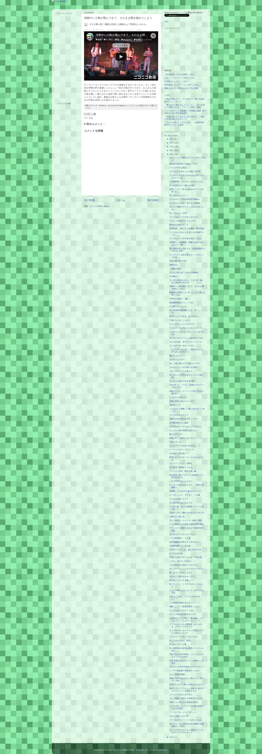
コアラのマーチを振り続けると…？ (184, 446)
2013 (169, 136)
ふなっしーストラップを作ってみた (179, 78)
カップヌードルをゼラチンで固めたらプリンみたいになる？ (186, 631)
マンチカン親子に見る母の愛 (181, 381)
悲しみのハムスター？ (178, 195)
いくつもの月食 (176, 553)
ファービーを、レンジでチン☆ (182, 712)
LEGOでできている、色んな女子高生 (185, 550)
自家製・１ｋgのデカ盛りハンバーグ (185, 491)
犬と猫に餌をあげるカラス (180, 503)
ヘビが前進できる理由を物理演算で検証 (186, 524)
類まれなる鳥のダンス (178, 225)
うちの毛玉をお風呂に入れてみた (183, 565)
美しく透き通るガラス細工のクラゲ (184, 363)
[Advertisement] (67, 56)
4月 (171, 737)
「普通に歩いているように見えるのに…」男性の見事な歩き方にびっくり (184, 118)
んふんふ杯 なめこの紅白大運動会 (184, 272)
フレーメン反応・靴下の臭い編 (182, 471)
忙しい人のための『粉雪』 (180, 640)
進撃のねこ (174, 265)
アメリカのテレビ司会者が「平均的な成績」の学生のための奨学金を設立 (184, 112)
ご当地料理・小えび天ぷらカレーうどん (186, 181)
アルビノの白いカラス (178, 499)
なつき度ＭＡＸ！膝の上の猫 (181, 185)
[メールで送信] (85, 114)
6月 (171, 150)
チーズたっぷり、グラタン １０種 (184, 495)
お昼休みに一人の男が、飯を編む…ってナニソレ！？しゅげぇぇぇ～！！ (186, 619)
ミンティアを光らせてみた (180, 694)
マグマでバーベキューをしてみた (183, 637)
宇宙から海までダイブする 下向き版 (185, 557)
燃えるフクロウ (176, 434)
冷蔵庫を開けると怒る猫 (179, 546)
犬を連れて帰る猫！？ (178, 453)
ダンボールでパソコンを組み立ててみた (186, 338)
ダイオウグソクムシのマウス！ (182, 534)
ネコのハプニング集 (178, 644)
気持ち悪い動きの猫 (178, 261)
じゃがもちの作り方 (178, 397)
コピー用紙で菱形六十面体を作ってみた (186, 698)
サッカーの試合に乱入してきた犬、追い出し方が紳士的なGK (186, 281)
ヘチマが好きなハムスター (180, 481)
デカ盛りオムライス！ (178, 306)
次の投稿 (89, 200)
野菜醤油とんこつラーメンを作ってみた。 (182, 85)
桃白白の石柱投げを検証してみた (183, 164)
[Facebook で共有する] (94, 114)
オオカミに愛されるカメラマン (182, 576)
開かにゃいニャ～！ (178, 356)
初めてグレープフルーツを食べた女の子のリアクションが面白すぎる (186, 689)
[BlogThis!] (88, 114)
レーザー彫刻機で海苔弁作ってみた (184, 671)
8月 (171, 143)
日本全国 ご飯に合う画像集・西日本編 (186, 228)
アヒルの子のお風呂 (178, 168)
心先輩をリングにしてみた (175, 81)
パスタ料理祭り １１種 (179, 538)
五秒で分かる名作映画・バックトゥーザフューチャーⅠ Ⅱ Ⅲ (186, 655)
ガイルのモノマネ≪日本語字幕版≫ (184, 199)
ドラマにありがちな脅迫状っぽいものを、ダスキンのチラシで (185, 625)
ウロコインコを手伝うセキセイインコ (185, 328)
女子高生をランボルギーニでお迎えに (185, 426)
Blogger (164, 750)
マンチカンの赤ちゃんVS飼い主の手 (184, 171)
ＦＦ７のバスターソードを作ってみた (185, 720)
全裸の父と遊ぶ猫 (177, 516)
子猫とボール (175, 442)
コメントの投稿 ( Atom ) (99, 206)
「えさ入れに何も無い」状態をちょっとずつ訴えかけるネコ (186, 350)
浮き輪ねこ (174, 276)
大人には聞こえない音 (178, 716)
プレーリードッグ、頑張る (180, 463)
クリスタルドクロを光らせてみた (183, 217)
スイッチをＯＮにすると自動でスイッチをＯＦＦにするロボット (186, 731)
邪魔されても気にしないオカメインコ (185, 438)
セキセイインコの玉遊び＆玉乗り (183, 367)
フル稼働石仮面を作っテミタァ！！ (184, 603)
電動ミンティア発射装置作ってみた (184, 606)
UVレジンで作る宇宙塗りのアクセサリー (186, 667)
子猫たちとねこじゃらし (179, 320)
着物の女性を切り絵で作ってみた (183, 419)
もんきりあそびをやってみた (181, 610)
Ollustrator (140, 750)
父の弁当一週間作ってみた (180, 467)
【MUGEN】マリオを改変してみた (179, 74)
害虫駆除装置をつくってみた (181, 302)
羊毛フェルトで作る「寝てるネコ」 (184, 316)
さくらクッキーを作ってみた (181, 346)
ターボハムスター (177, 359)
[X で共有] (91, 114)
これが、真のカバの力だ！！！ (182, 561)
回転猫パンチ (175, 405)
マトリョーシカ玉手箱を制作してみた (185, 238)
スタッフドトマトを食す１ (180, 371)
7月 (171, 146)
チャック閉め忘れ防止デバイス (182, 614)
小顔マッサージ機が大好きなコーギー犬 (186, 513)
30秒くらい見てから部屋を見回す (183, 702)
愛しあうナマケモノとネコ (180, 572)
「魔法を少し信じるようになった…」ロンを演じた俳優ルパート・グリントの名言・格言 (184, 106)
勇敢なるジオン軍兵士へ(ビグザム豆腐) (181, 88)
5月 (171, 154)
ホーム (121, 200)
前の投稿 (152, 200)
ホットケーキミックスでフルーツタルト (186, 569)
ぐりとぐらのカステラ (178, 415)
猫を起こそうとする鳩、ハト (181, 580)
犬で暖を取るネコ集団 (178, 423)
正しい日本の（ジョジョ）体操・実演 (185, 520)
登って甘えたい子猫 (178, 213)
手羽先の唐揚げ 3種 (178, 299)
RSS (166, 22)
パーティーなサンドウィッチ (181, 449)
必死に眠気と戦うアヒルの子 (181, 401)
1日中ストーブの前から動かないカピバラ (187, 684)
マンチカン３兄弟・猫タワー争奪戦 (184, 203)
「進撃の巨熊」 (176, 269)
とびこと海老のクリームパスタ (182, 221)
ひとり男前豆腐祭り (178, 674)
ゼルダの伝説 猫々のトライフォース (185, 342)
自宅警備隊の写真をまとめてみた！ (184, 542)
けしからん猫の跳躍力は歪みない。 (184, 430)
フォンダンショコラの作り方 (181, 324)
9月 (171, 139)
